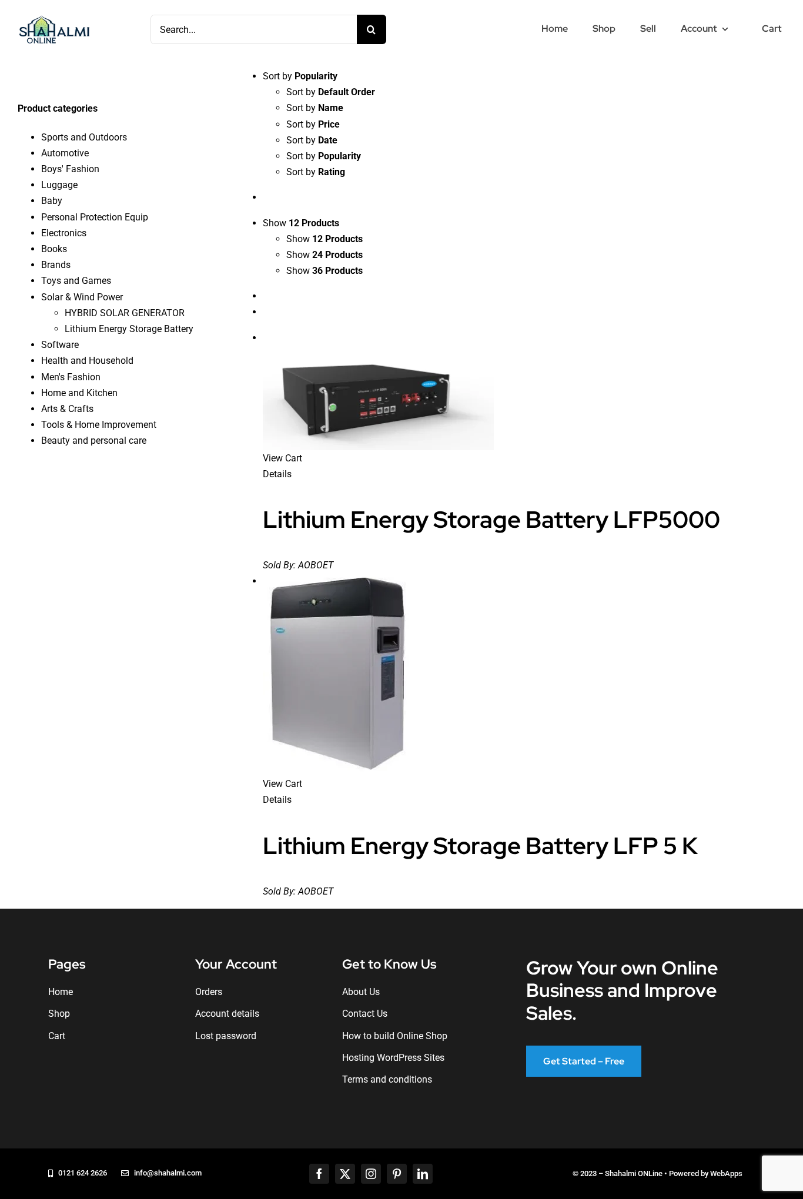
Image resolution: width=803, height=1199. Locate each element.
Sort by (330, 92)
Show (324, 239)
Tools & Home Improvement (98, 424)
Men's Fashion (71, 377)
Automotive (65, 153)
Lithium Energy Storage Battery (129, 328)
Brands (56, 264)
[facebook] (319, 1174)
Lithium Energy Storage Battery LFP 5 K (480, 845)
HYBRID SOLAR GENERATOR (125, 313)
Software (60, 344)
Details (277, 474)
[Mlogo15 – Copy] (54, 18)
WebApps (726, 1173)
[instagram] (371, 1174)
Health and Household (87, 360)
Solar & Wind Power (82, 297)
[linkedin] (423, 1174)
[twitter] (345, 1174)
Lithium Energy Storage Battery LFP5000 (491, 519)
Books (54, 248)
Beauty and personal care (93, 440)
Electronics (63, 233)
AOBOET (315, 565)
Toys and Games (76, 280)
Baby (51, 200)
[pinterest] (397, 1174)
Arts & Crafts (67, 408)
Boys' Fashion (70, 169)
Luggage (59, 184)
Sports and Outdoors (84, 137)
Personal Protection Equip (94, 217)
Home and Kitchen (79, 392)
